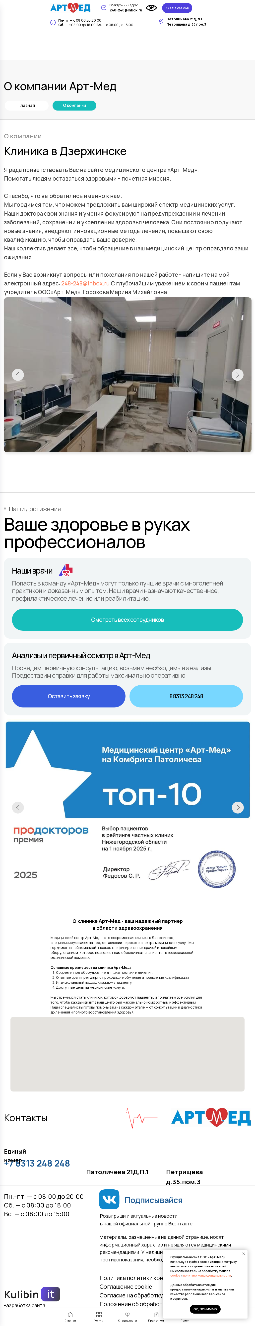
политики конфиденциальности (207, 1275)
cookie (175, 1275)
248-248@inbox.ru (85, 283)
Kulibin (21, 1294)
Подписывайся (154, 1200)
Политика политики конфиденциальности (156, 1278)
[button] (69, 696)
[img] (70, 8)
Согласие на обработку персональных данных (162, 1295)
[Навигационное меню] (8, 37)
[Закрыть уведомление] (243, 1253)
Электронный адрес (124, 5)
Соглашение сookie (126, 1286)
